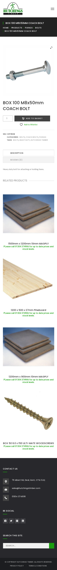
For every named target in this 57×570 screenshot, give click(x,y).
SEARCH (51, 546)
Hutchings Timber (39, 140)
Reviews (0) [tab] (16, 160)
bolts (16, 140)
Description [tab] (16, 153)
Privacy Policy (17, 566)
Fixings (29, 27)
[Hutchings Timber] (13, 8)
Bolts (38, 27)
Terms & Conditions (38, 566)
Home (6, 27)
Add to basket (34, 118)
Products (16, 27)
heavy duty (24, 140)
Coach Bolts (32, 137)
